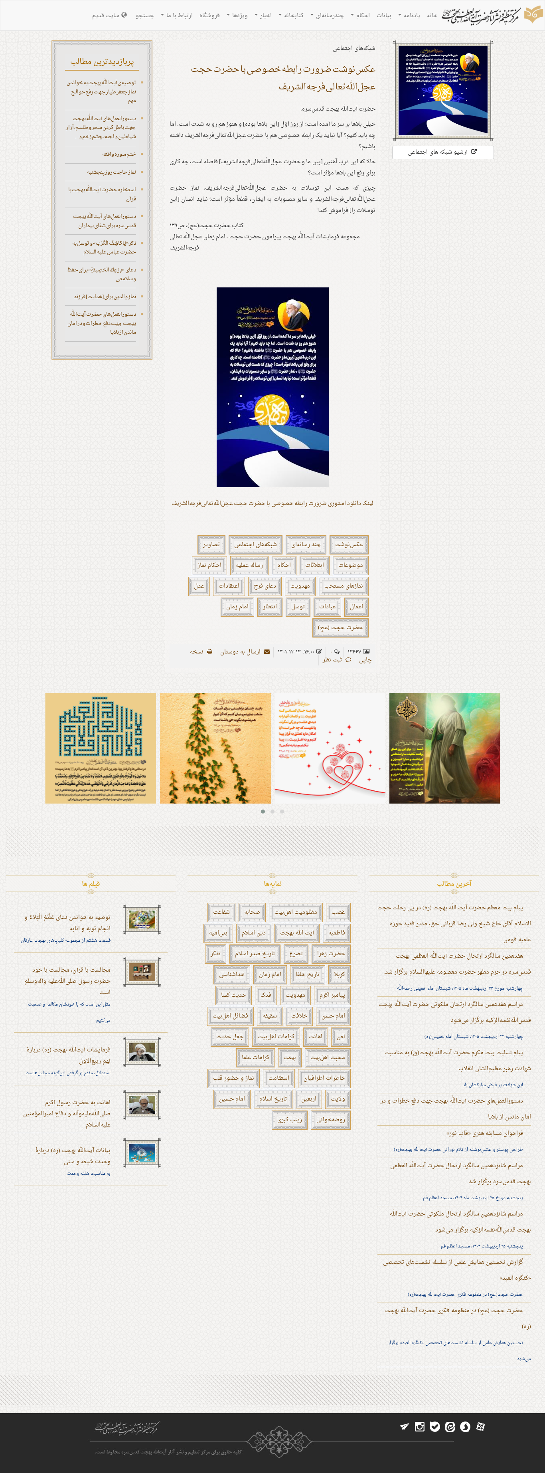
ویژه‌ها (239, 15)
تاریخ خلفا (308, 974)
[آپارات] (480, 1427)
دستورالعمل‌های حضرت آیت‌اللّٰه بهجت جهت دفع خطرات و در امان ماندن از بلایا (101, 323)
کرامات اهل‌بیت (276, 1036)
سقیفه (270, 1016)
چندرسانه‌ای (329, 15)
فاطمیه (336, 933)
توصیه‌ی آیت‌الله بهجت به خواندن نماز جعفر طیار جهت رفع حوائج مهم (101, 92)
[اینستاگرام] (420, 1427)
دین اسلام (254, 933)
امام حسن (333, 1016)
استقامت (279, 1078)
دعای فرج (265, 586)
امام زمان (237, 607)
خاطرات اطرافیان (324, 1078)
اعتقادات (229, 586)
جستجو (145, 15)
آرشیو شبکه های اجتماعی (438, 152)
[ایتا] (450, 1427)
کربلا (339, 974)
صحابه (252, 912)
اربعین (308, 1099)
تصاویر (211, 544)
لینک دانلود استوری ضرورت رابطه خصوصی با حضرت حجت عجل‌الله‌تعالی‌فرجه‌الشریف (272, 503)
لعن (341, 1036)
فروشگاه (209, 15)
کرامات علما (255, 1057)
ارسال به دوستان (241, 652)
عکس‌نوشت (349, 544)
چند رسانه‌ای (306, 544)
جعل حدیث (229, 1036)
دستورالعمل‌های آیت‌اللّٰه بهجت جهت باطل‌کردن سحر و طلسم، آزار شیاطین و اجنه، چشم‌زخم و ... (101, 128)
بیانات (384, 15)
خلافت (299, 1016)
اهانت (315, 1036)
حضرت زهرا (331, 953)
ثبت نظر (333, 660)
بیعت (290, 1057)
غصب (338, 912)
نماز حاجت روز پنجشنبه (111, 172)
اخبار (265, 15)
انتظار (270, 607)
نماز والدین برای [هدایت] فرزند (105, 297)
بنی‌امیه (218, 933)
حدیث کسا (233, 995)
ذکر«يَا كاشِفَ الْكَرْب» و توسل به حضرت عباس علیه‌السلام (104, 247)
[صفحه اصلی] (491, 16)
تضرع (296, 953)
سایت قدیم (105, 15)
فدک (266, 995)
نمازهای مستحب (343, 586)
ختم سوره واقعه (119, 154)
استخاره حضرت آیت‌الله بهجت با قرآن (102, 194)
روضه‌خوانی (330, 1120)
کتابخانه (293, 15)
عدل (199, 586)
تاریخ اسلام (273, 1099)
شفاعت (221, 912)
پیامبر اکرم (332, 995)
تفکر (216, 953)
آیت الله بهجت (297, 933)
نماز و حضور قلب (233, 1078)
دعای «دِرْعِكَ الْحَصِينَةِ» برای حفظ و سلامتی (101, 274)
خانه (432, 15)
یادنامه (411, 15)
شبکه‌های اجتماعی (255, 544)
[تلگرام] (405, 1427)
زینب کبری (289, 1120)
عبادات (327, 607)
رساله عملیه (249, 565)
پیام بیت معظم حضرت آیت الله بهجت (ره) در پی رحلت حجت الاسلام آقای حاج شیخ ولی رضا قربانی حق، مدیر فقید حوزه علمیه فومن (454, 924)
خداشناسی (232, 974)
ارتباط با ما (179, 15)
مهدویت (300, 586)
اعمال (356, 607)
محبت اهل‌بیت (327, 1057)
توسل (298, 607)
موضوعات (350, 565)
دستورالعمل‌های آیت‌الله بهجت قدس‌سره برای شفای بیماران (104, 221)
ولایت (338, 1099)
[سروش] (465, 1427)
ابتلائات (314, 565)
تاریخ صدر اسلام (255, 953)
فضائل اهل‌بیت (230, 1016)
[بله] (435, 1427)
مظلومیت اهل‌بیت (295, 912)
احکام (362, 15)
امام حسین (232, 1099)
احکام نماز (209, 565)
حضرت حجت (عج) (340, 627)
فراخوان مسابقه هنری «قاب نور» (484, 1133)
